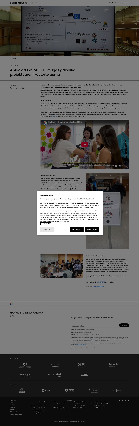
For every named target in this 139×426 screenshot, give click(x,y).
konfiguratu (47, 229)
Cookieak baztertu (92, 229)
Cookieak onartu (76, 229)
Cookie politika (46, 223)
